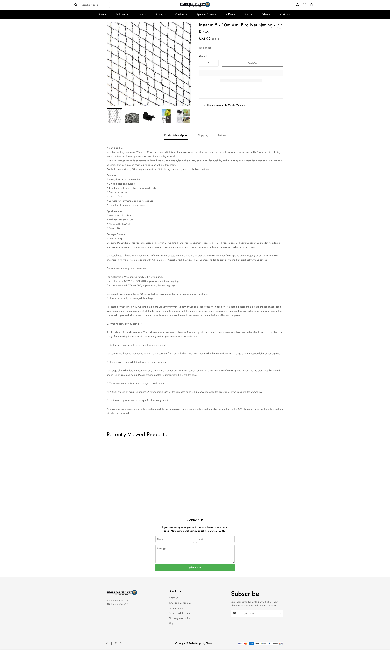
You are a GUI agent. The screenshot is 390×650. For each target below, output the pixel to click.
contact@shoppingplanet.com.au (180, 531)
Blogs (171, 623)
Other (265, 14)
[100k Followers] (116, 643)
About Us (173, 597)
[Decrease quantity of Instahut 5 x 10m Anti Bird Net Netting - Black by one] (202, 63)
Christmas (285, 14)
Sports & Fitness (205, 14)
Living (141, 14)
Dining (159, 14)
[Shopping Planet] (195, 5)
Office (229, 14)
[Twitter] (121, 643)
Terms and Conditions (180, 603)
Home (102, 14)
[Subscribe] (280, 613)
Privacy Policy (176, 608)
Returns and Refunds (179, 613)
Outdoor (180, 14)
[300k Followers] (111, 643)
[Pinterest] (106, 643)
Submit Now (195, 567)
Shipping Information (179, 618)
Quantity (203, 56)
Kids (247, 14)
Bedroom (121, 14)
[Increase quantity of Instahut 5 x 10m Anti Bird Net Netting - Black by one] (215, 63)
